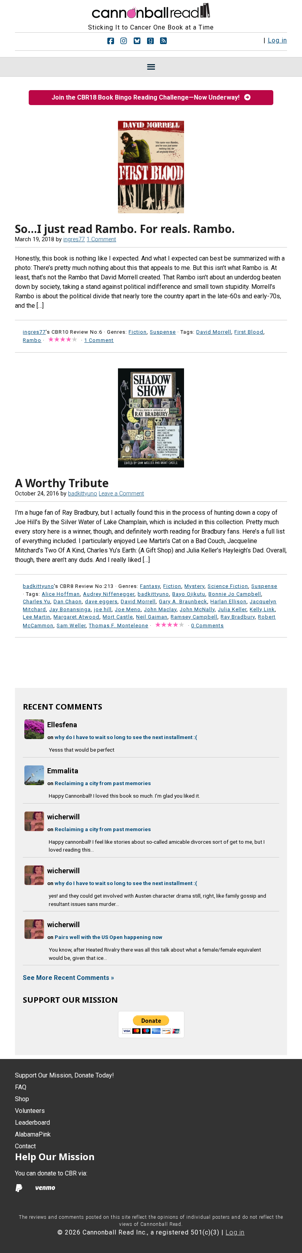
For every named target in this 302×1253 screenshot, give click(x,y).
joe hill (103, 609)
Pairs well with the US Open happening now (108, 937)
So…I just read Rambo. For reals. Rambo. (125, 228)
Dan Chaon (67, 601)
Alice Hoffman (61, 594)
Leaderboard (32, 1122)
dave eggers (101, 601)
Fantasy (150, 586)
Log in (277, 40)
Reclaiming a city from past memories (103, 783)
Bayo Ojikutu (188, 594)
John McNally (197, 609)
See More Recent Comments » (68, 977)
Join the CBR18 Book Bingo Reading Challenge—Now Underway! (148, 97)
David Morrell (213, 332)
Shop (22, 1099)
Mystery (194, 586)
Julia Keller (232, 609)
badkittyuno (153, 594)
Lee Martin (36, 617)
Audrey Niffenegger (108, 594)
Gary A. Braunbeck (183, 601)
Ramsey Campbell (194, 617)
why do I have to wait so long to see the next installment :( (126, 737)
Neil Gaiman (152, 617)
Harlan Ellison (228, 601)
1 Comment (101, 239)
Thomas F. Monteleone (118, 625)
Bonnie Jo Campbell (234, 594)
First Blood (248, 332)
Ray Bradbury (238, 617)
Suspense (163, 332)
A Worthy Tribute (62, 482)
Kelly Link (262, 609)
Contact (25, 1146)
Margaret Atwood (76, 617)
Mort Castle (118, 617)
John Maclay (160, 609)
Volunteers (30, 1110)
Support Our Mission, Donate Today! (64, 1075)
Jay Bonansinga (70, 609)
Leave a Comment (121, 493)
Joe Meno (128, 609)
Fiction (138, 332)
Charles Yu (36, 601)
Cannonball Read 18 (151, 9)
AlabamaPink (33, 1134)
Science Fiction (228, 586)
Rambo (32, 340)
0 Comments (207, 625)
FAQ (20, 1087)
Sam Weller (71, 625)
